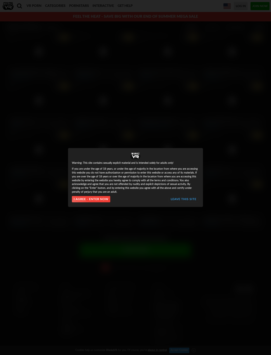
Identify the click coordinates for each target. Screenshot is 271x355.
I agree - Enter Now (91, 199)
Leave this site (183, 199)
